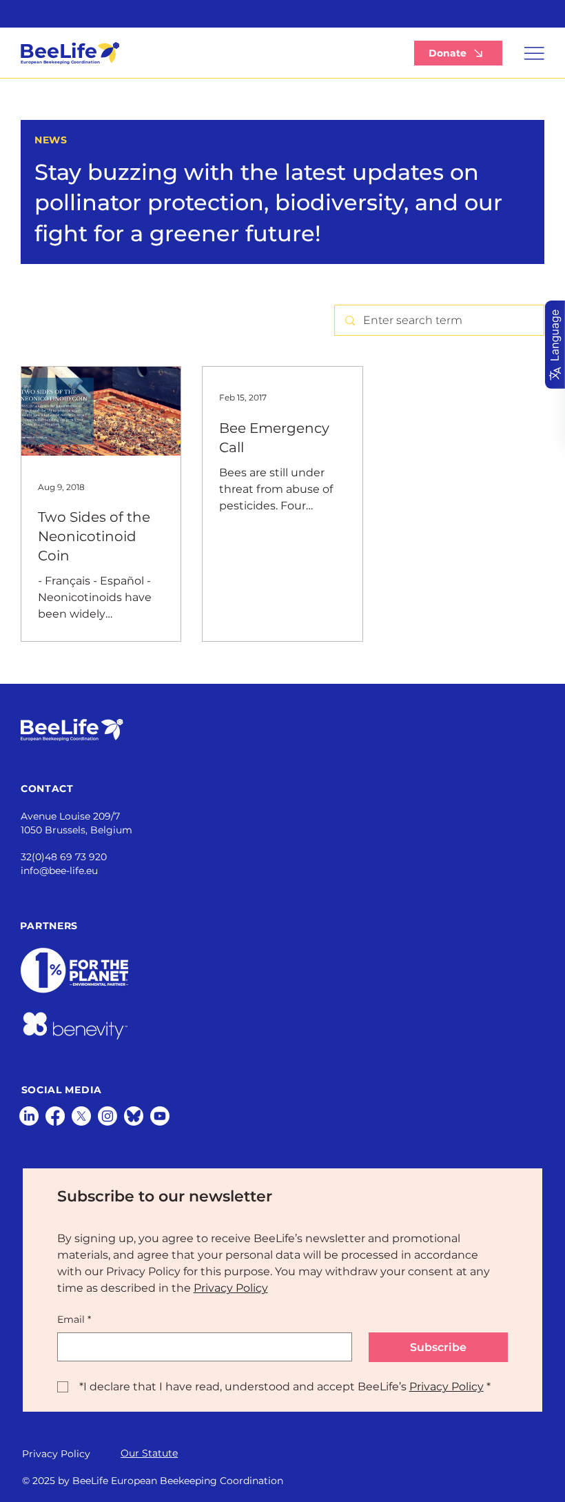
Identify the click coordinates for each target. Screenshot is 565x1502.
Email (74, 1319)
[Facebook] (55, 1116)
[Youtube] (160, 1116)
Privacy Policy (56, 1454)
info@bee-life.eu (59, 870)
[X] (81, 1116)
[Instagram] (107, 1116)
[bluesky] (133, 1116)
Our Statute (149, 1453)
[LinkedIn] (29, 1116)
